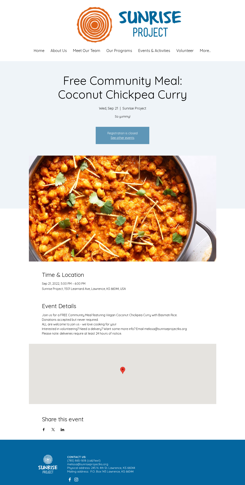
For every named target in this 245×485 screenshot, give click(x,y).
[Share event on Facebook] (44, 429)
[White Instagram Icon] (76, 479)
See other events (122, 138)
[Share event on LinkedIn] (62, 429)
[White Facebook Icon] (69, 479)
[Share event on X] (53, 429)
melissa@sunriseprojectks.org (87, 464)
